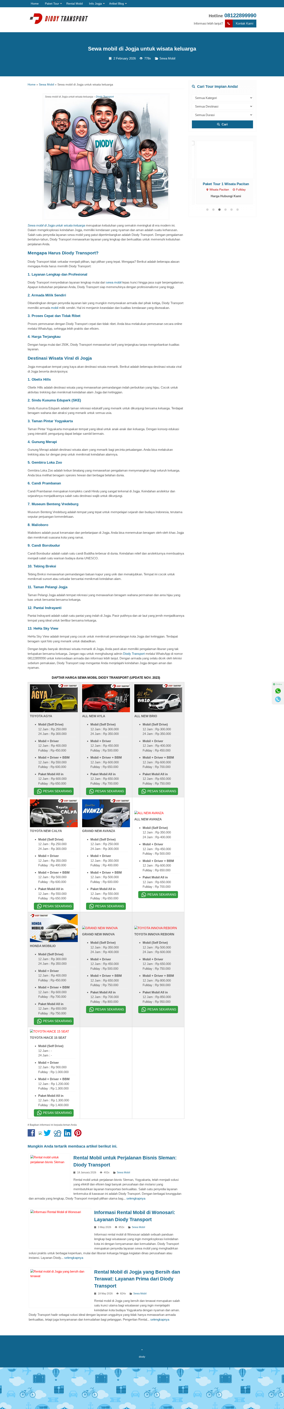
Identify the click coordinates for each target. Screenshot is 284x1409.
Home (35, 3)
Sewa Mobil (167, 58)
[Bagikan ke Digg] (58, 1135)
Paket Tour (52, 3)
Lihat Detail (226, 159)
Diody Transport (105, 96)
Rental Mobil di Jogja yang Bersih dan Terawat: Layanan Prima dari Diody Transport (137, 1279)
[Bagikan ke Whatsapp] (40, 1135)
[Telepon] (278, 699)
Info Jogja (95, 3)
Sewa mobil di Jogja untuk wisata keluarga (142, 49)
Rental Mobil (74, 3)
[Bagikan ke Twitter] (48, 1135)
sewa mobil (113, 282)
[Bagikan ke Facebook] (32, 1135)
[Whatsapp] (278, 691)
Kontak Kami (244, 23)
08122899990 (240, 15)
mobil (54, 308)
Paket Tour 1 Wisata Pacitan (222, 184)
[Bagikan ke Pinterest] (79, 1135)
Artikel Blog (116, 3)
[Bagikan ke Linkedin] (68, 1135)
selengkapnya (135, 1198)
